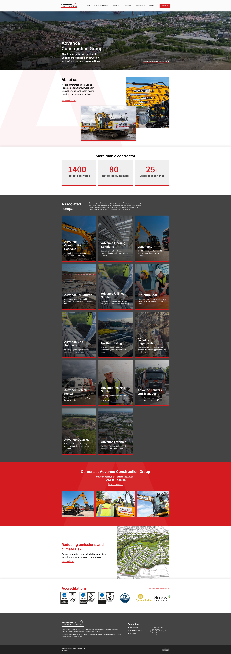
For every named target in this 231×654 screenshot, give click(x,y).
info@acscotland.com (136, 630)
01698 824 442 (134, 627)
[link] (69, 5)
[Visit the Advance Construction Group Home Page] (69, 5)
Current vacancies (114, 484)
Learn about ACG (68, 100)
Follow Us (133, 633)
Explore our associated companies (155, 61)
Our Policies (65, 650)
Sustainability (67, 561)
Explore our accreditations (158, 589)
